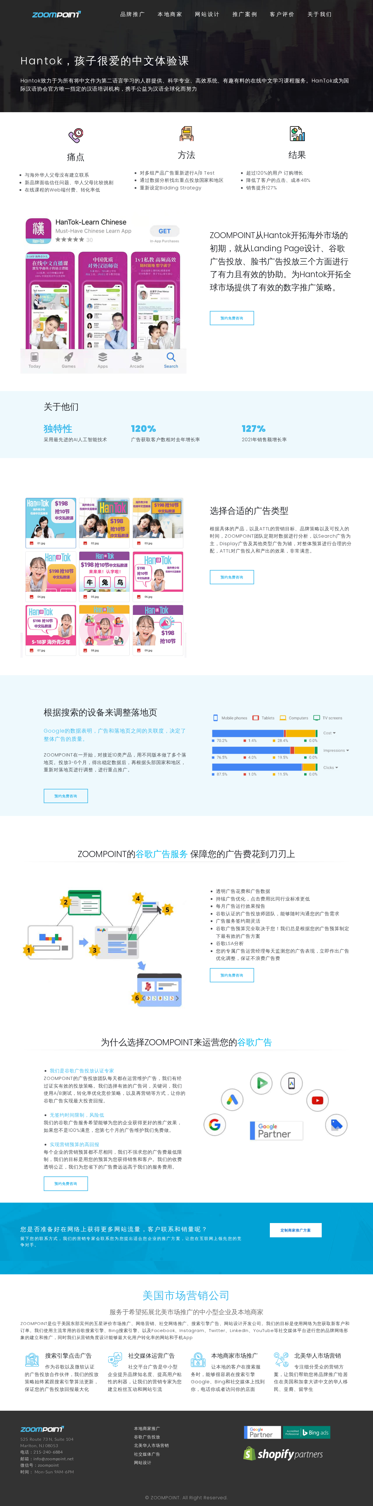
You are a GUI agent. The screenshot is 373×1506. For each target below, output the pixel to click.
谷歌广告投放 (147, 1436)
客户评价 (282, 14)
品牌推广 (132, 14)
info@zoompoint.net (54, 1458)
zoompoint (48, 1465)
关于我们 (319, 14)
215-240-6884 (48, 1451)
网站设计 (207, 14)
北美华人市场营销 (151, 1445)
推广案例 (245, 14)
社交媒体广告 (147, 1454)
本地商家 (170, 14)
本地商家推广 (147, 1428)
